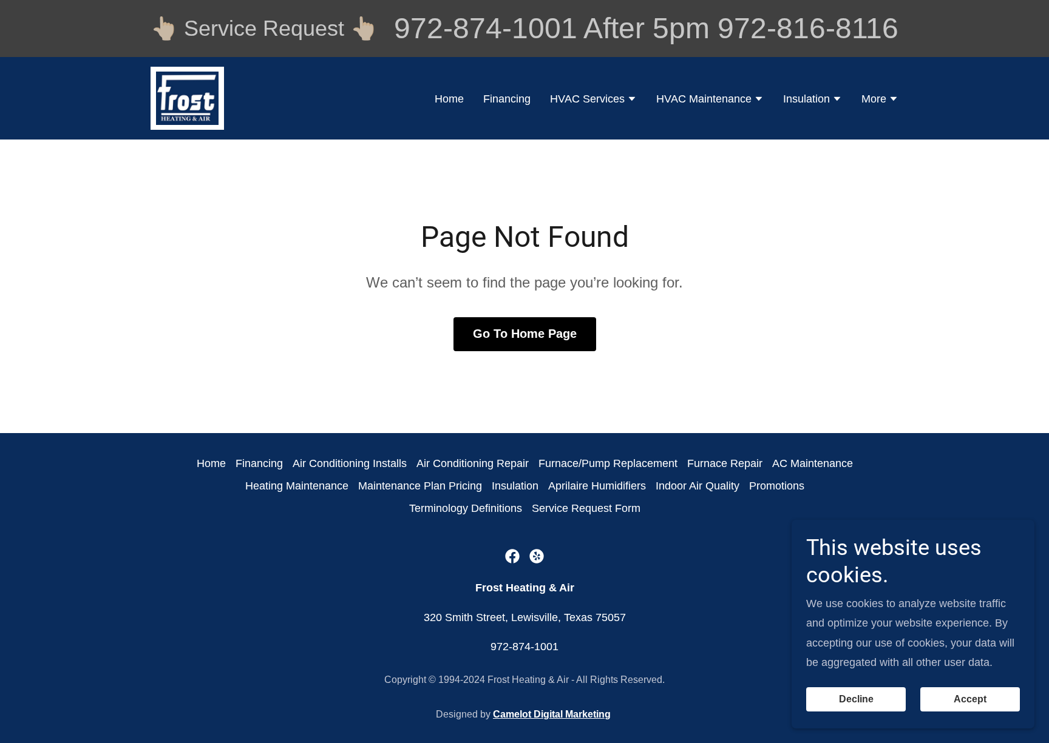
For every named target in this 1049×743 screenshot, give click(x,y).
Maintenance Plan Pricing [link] (420, 486)
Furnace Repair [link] (724, 463)
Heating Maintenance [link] (296, 486)
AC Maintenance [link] (812, 463)
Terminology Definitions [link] (465, 508)
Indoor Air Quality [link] (697, 486)
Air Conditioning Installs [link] (350, 463)
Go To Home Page (525, 333)
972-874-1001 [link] (485, 28)
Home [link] (449, 99)
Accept (970, 699)
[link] (187, 98)
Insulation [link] (515, 486)
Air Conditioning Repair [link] (472, 463)
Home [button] (211, 463)
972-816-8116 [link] (808, 28)
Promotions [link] (776, 486)
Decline (856, 699)
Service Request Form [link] (586, 508)
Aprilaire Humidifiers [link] (597, 486)
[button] (593, 100)
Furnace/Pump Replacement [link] (607, 463)
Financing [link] (507, 99)
